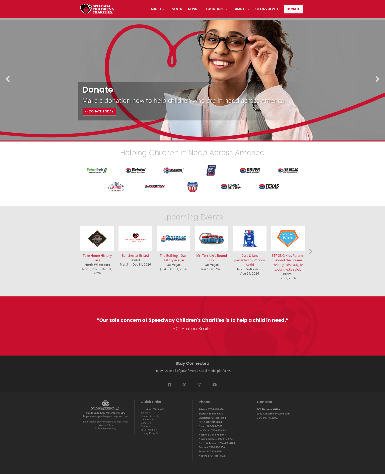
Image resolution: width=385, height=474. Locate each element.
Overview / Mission (151, 408)
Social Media (148, 429)
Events (144, 412)
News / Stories (149, 415)
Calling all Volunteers (127, 84)
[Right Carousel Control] (377, 80)
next (309, 249)
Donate (145, 422)
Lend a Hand (98, 111)
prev (75, 249)
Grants (144, 426)
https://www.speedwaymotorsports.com (105, 416)
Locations (146, 419)
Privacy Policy (105, 424)
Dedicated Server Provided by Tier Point (105, 421)
